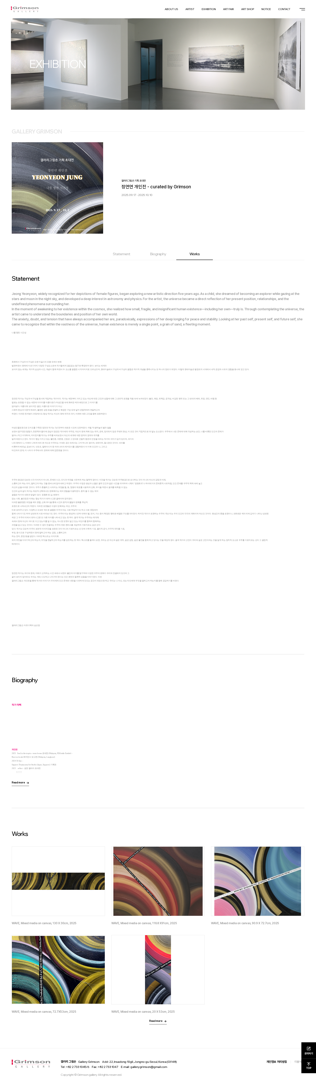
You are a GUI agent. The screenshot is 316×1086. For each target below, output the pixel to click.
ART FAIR (228, 9)
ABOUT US (171, 9)
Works (194, 254)
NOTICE (266, 9)
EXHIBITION (209, 9)
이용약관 (299, 1062)
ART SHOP (247, 9)
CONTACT (284, 9)
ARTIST (189, 9)
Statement (121, 254)
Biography (158, 254)
